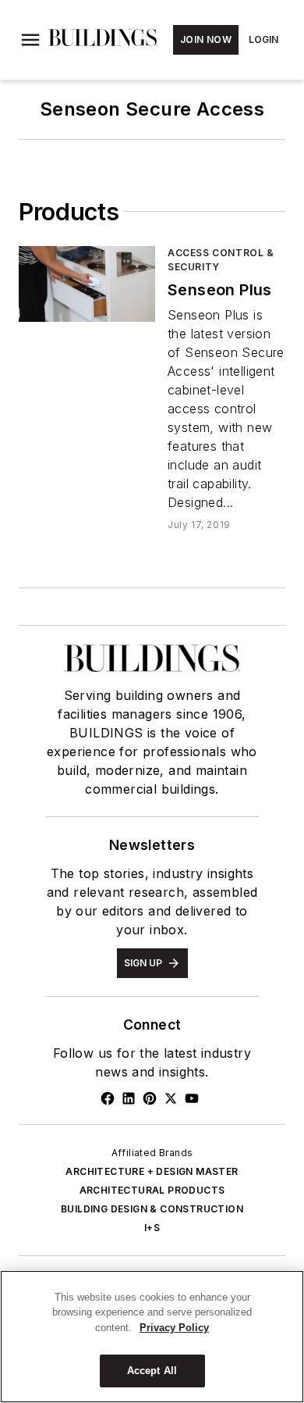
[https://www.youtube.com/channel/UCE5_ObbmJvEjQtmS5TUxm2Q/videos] (192, 1098)
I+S (152, 1227)
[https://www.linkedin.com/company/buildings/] (128, 1098)
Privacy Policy (174, 1327)
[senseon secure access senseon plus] (87, 284)
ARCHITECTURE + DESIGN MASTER (151, 1171)
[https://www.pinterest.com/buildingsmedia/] (149, 1098)
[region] (152, 1336)
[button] (30, 40)
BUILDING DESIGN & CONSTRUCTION (152, 1209)
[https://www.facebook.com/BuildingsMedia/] (107, 1098)
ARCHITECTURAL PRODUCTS (152, 1190)
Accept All (152, 1370)
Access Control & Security (221, 260)
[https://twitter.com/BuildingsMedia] (171, 1098)
